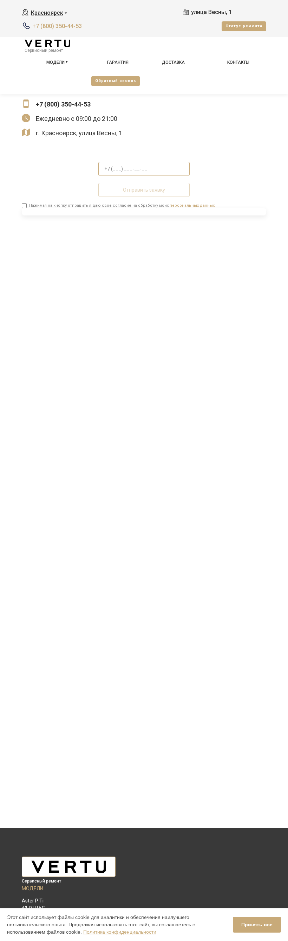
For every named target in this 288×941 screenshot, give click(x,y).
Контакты (238, 62)
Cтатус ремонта (243, 26)
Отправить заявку (144, 190)
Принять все (257, 924)
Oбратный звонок (115, 80)
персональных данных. (193, 205)
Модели (55, 62)
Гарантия (118, 62)
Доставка (173, 62)
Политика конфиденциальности (119, 932)
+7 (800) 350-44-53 (57, 26)
